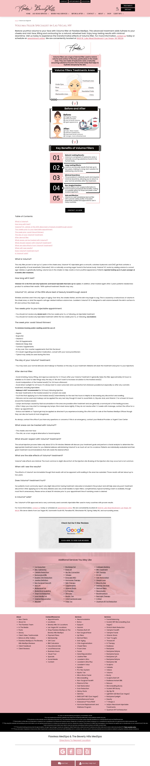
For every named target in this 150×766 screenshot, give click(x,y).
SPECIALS (128, 10)
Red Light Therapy (103, 596)
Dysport (80, 625)
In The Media (23, 627)
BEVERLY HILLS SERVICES (59, 14)
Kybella (80, 667)
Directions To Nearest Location (75, 740)
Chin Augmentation (84, 643)
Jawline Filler (82, 656)
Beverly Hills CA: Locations (58, 625)
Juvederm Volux (83, 664)
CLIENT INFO (117, 14)
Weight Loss (101, 580)
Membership (52, 638)
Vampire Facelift (113, 630)
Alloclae (38, 602)
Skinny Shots (82, 691)
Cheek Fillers (82, 646)
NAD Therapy (70, 583)
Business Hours (54, 651)
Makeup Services (102, 586)
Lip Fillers (80, 635)
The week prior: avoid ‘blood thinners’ (29, 232)
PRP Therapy (101, 572)
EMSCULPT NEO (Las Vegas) (87, 696)
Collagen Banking (103, 567)
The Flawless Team (26, 625)
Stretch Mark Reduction (116, 627)
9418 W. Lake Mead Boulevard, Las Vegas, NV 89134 (100, 38)
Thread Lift (111, 641)
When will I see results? (24, 248)
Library (21, 633)
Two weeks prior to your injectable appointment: (34, 229)
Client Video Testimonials (28, 635)
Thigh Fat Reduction (42, 594)
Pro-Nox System (83, 670)
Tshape (68, 575)
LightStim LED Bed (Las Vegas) (118, 694)
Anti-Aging (81, 641)
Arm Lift (37, 586)
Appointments (53, 619)
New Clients (23, 619)
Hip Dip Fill (110, 691)
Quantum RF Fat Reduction (106, 602)
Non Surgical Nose (84, 633)
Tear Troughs (112, 638)
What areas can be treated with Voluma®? (31, 240)
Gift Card (51, 641)
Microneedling (82, 678)
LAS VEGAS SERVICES (40, 14)
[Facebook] (71, 751)
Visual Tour (52, 654)
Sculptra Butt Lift (113, 678)
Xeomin (80, 627)
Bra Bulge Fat (70, 567)
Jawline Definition (41, 580)
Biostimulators (102, 594)
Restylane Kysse (113, 654)
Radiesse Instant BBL (114, 680)
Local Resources (54, 648)
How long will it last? (23, 224)
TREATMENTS (127, 6)
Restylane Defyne (113, 651)
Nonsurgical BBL (41, 575)
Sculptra (110, 664)
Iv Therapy (69, 591)
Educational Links (54, 646)
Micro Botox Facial (84, 675)
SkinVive (80, 694)
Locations (51, 622)
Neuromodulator (83, 619)
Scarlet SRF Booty (113, 688)
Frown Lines (81, 648)
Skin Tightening (40, 570)
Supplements (70, 586)
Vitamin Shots (70, 588)
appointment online (36, 38)
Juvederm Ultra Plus (85, 662)
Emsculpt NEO (70, 578)
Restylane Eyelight (113, 696)
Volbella (110, 667)
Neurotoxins (101, 591)
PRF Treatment (102, 570)
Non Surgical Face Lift (43, 583)
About (100, 14)
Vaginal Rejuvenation (43, 599)
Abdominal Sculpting (43, 591)
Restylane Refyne (113, 659)
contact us (121, 36)
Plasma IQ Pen (82, 683)
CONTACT (90, 14)
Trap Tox (68, 602)
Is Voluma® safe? (21, 253)
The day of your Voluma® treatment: (29, 235)
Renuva (109, 683)
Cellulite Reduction (42, 572)
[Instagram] (79, 751)
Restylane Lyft (112, 656)
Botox (79, 622)
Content (51, 662)
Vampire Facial (112, 633)
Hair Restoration (102, 578)
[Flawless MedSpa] (23, 8)
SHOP (109, 14)
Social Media (53, 659)
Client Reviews (24, 648)
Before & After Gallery (27, 638)
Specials (51, 656)
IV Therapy (111, 643)
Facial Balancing (113, 619)
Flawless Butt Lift (83, 630)
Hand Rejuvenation (84, 654)
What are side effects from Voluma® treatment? (34, 245)
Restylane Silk (112, 662)
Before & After (77, 14)
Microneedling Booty (114, 686)
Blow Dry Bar (101, 583)
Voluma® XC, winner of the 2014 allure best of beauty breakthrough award (43, 227)
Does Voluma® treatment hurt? (27, 251)
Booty (109, 675)
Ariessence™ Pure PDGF (86, 702)
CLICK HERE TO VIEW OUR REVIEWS (75, 540)
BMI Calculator (53, 643)
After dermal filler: (22, 237)
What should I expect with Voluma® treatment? (33, 243)
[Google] (63, 751)
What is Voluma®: (21, 221)
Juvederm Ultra (83, 659)
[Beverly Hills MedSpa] (45, 8)
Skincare (68, 594)
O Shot (99, 599)
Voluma (109, 672)
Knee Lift (68, 570)
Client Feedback (25, 646)
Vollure (109, 670)
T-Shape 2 (111, 702)
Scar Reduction (83, 688)
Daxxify (109, 699)
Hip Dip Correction (72, 572)
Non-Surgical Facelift (85, 680)
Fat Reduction (40, 567)
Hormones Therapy (72, 580)
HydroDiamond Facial (85, 699)
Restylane (110, 648)
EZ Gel (98, 575)
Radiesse (110, 646)
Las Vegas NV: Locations (57, 627)
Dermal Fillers (101, 588)
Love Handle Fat (41, 596)
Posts (21, 630)
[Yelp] (87, 751)
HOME (28, 14)
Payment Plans (53, 635)
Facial (79, 651)
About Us (22, 622)
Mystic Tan (69, 596)
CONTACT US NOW (75, 210)
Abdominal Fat (40, 588)
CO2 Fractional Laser (73, 599)
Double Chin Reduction (43, 578)
